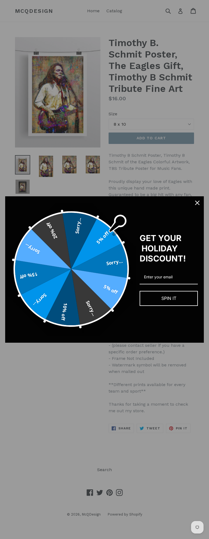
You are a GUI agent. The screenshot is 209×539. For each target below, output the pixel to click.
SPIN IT (168, 298)
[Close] (197, 202)
